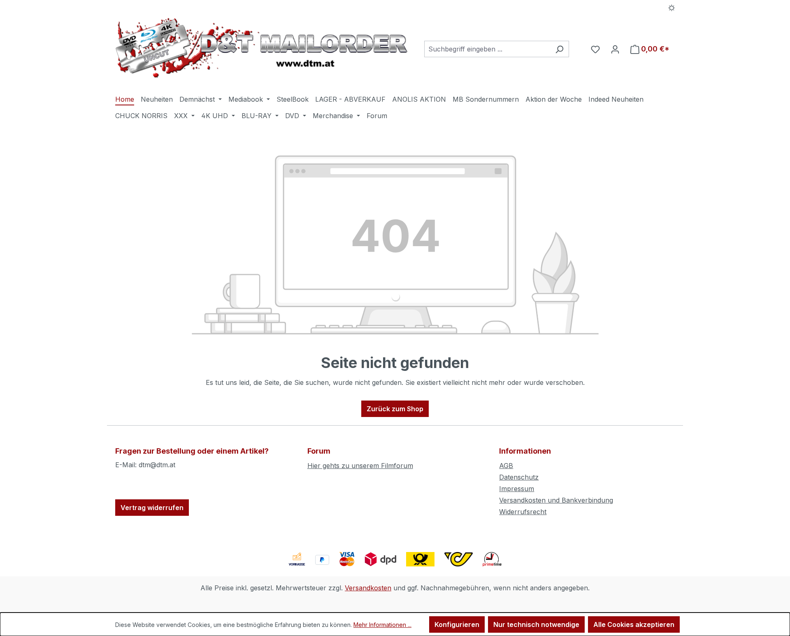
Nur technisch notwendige (536, 624)
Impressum (516, 489)
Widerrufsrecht (522, 512)
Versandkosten (368, 588)
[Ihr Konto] (615, 49)
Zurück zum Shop (395, 409)
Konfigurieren (456, 624)
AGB (506, 465)
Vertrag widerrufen (152, 507)
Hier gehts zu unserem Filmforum (360, 465)
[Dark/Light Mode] (671, 7)
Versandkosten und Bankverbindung (556, 500)
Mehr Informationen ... (382, 624)
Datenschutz (519, 477)
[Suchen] (559, 49)
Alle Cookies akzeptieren (633, 624)
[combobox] (487, 49)
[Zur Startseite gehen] (261, 47)
